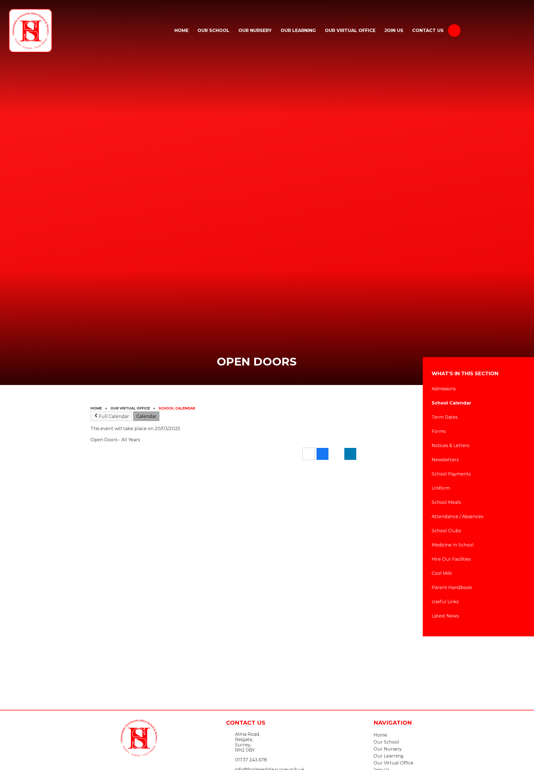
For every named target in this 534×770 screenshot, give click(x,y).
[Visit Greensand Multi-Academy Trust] (497, 30)
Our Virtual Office (130, 408)
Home (96, 408)
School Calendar (177, 408)
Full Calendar (114, 416)
